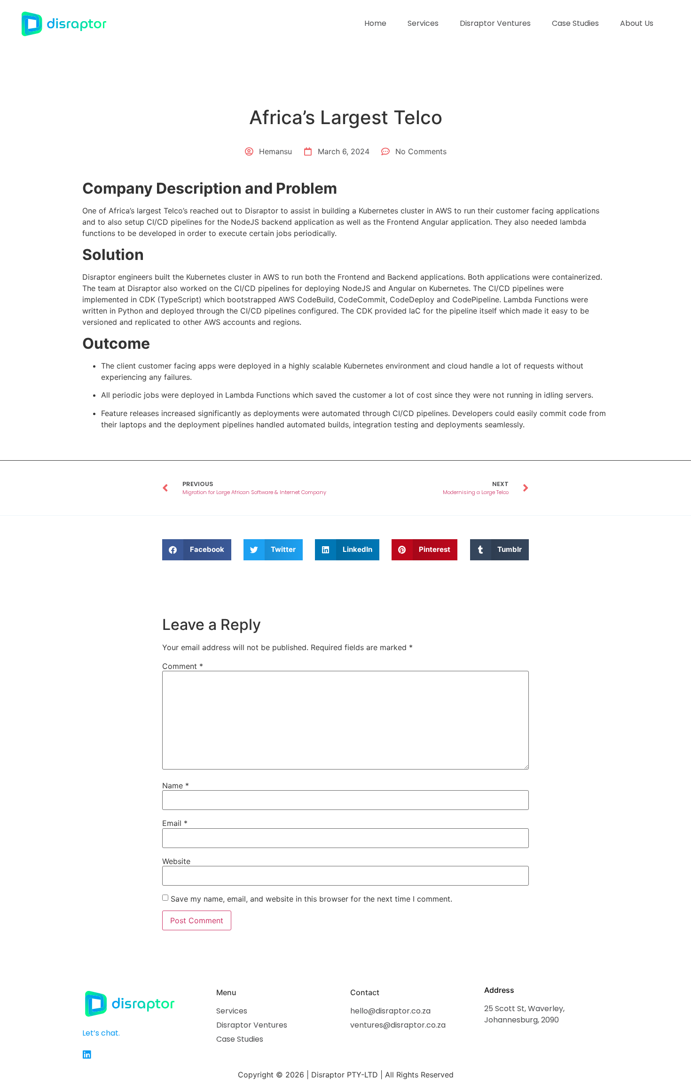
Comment (182, 666)
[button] (196, 549)
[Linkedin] (87, 1055)
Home (375, 23)
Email (175, 823)
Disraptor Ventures (495, 23)
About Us (636, 23)
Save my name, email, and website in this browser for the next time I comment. (311, 899)
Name (175, 785)
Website (176, 861)
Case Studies (575, 23)
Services (423, 23)
